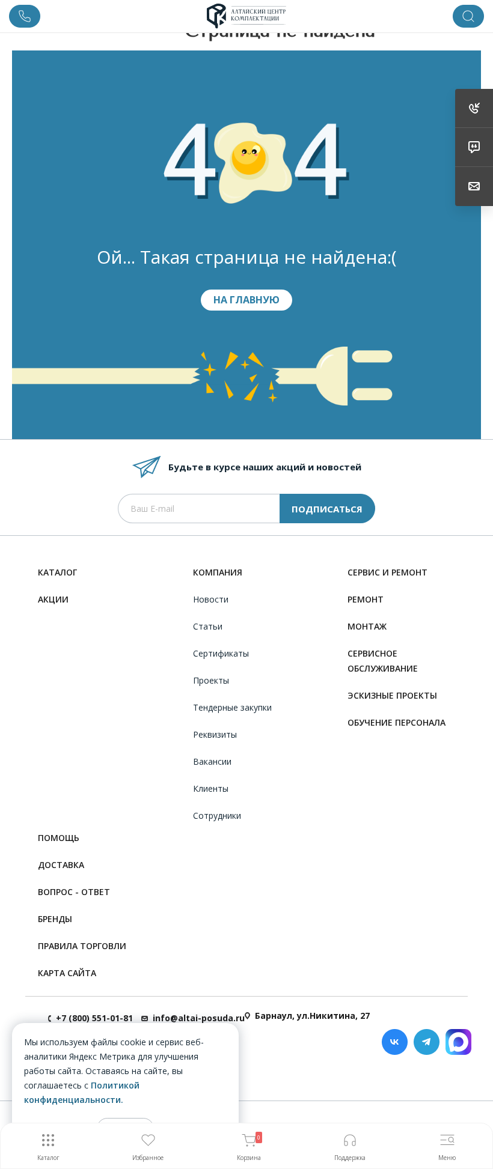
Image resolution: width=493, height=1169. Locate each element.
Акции (53, 599)
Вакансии (212, 761)
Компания (217, 572)
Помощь (58, 837)
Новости (210, 599)
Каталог (57, 572)
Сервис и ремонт (387, 572)
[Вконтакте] (395, 1042)
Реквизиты (215, 734)
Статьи (207, 626)
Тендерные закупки (232, 707)
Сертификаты (221, 653)
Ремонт (366, 599)
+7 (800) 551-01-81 (94, 1018)
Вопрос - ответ (74, 891)
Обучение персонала (397, 722)
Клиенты (210, 788)
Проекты (211, 680)
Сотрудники (217, 815)
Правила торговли (82, 946)
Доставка (61, 864)
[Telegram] (426, 1042)
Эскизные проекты (392, 695)
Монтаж (367, 626)
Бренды (55, 919)
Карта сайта (67, 973)
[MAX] (458, 1042)
